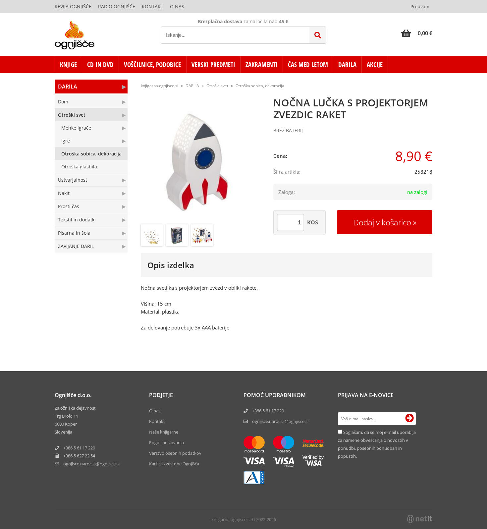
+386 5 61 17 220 (79, 448)
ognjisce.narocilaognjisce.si (91, 464)
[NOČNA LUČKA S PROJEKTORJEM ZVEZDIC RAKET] (200, 161)
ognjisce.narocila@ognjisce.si (280, 421)
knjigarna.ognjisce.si (159, 85)
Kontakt (152, 6)
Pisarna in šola (74, 233)
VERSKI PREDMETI (213, 64)
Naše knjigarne (163, 432)
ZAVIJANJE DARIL (76, 246)
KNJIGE (68, 64)
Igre (65, 141)
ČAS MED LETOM (308, 64)
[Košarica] (416, 33)
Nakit (64, 193)
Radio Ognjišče (116, 6)
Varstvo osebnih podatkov (175, 453)
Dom (63, 101)
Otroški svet (71, 115)
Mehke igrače (76, 128)
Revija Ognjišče (73, 6)
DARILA (347, 64)
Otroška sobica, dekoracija (91, 153)
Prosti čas (68, 206)
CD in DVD (100, 64)
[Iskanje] (317, 35)
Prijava (419, 6)
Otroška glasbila (79, 166)
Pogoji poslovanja (166, 442)
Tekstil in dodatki (77, 219)
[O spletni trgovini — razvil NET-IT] (419, 519)
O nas (177, 6)
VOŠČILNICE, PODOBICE (152, 64)
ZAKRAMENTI (261, 64)
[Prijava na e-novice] (409, 418)
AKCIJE (375, 64)
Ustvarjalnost (72, 180)
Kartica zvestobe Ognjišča (174, 464)
